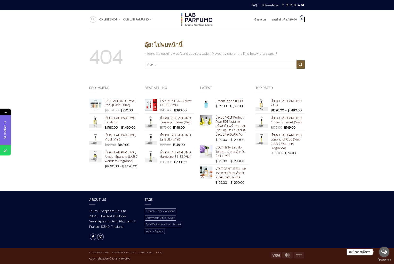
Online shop (108, 19)
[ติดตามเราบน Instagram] (287, 5)
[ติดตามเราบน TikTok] (291, 5)
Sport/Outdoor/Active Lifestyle (163, 224)
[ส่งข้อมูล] (301, 64)
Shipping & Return (124, 252)
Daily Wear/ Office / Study (160, 218)
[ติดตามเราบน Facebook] (283, 5)
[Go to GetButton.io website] (384, 259)
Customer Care (99, 252)
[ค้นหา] (93, 19)
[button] (270, 5)
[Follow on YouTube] (302, 5)
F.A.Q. (159, 252)
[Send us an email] (295, 5)
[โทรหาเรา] (299, 5)
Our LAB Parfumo (136, 19)
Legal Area (146, 252)
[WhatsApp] (5, 150)
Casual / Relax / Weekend (160, 211)
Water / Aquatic (155, 231)
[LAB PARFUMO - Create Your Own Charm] (197, 19)
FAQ (254, 5)
